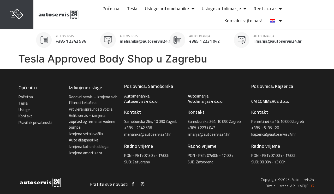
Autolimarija (199, 36)
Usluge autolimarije (221, 8)
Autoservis (65, 36)
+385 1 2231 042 (204, 41)
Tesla (132, 8)
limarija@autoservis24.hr (277, 41)
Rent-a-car (265, 8)
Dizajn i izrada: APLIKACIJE (290, 185)
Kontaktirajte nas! (243, 20)
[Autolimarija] (177, 40)
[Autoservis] (44, 40)
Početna (111, 8)
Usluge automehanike (167, 8)
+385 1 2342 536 (71, 41)
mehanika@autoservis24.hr (146, 41)
